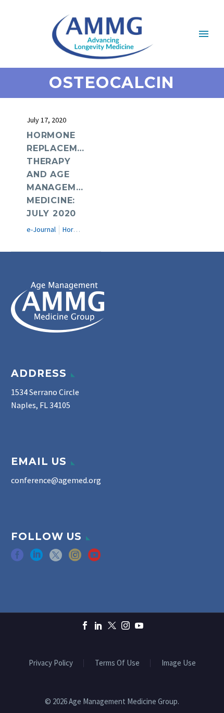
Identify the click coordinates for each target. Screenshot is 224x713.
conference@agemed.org (56, 480)
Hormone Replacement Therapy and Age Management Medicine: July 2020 (61, 174)
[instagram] (75, 558)
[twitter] (55, 558)
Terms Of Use (117, 663)
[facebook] (17, 558)
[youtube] (94, 558)
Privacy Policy (51, 663)
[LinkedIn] (98, 625)
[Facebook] (85, 625)
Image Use (178, 663)
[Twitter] (112, 625)
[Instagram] (125, 625)
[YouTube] (139, 625)
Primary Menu (203, 34)
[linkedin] (36, 558)
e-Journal (41, 229)
